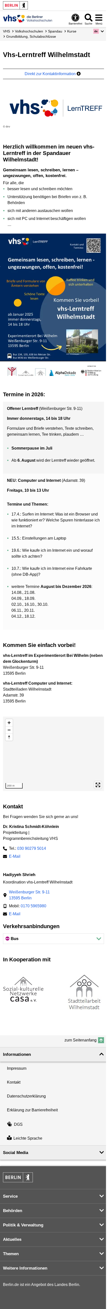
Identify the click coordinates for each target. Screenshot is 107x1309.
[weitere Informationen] (28, 18)
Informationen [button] (17, 1054)
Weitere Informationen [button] (25, 1268)
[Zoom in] (9, 722)
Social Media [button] (15, 1152)
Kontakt (13, 1082)
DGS (18, 1124)
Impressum (16, 1068)
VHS (6, 31)
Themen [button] (11, 1253)
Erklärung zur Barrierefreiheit (32, 1110)
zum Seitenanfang (80, 1040)
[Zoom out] (9, 729)
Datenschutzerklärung (26, 1096)
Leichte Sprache (27, 1138)
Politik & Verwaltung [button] (23, 1225)
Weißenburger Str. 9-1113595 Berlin (29, 895)
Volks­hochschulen (29, 31)
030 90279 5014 (31, 848)
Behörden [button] (12, 1210)
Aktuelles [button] (12, 1239)
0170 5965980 (33, 906)
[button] (98, 31)
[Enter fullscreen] (98, 785)
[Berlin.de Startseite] (15, 5)
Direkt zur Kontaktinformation (51, 74)
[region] (53, 754)
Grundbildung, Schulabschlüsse (31, 36)
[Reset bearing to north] (9, 737)
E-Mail (14, 856)
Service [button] (10, 1196)
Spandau (55, 31)
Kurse (71, 31)
